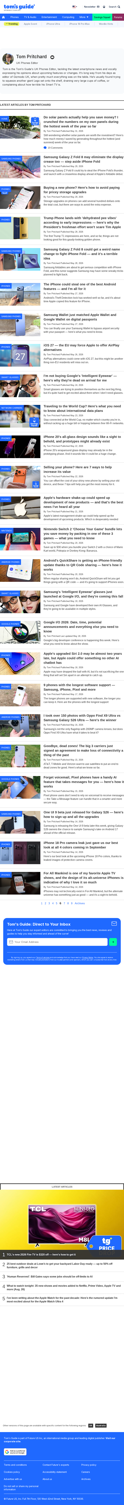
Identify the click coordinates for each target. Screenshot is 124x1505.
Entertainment (49, 17)
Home (4, 118)
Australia (101, 1425)
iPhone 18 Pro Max (79, 23)
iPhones (5, 286)
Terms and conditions (15, 1464)
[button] (114, 6)
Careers (85, 1472)
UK (90, 1425)
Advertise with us (13, 1479)
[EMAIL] (52, 57)
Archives (80, 903)
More (82, 17)
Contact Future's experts (56, 1464)
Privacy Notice (87, 957)
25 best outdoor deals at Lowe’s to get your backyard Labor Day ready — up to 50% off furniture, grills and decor (59, 1265)
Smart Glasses (10, 377)
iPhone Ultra (53, 23)
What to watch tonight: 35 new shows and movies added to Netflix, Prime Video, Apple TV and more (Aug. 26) (64, 1287)
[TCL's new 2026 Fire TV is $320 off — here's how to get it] (62, 1225)
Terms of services (43, 957)
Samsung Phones (11, 158)
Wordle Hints (106, 23)
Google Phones (10, 624)
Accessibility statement (55, 1472)
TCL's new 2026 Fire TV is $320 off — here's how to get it (41, 1254)
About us (47, 1479)
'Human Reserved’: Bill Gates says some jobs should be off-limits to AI (50, 1276)
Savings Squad (102, 17)
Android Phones (10, 562)
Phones (14, 17)
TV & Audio (30, 17)
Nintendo (6, 530)
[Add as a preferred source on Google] (15, 1451)
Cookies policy (12, 1472)
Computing (68, 17)
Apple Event (30, 23)
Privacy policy (88, 1464)
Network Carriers (11, 408)
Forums (118, 17)
